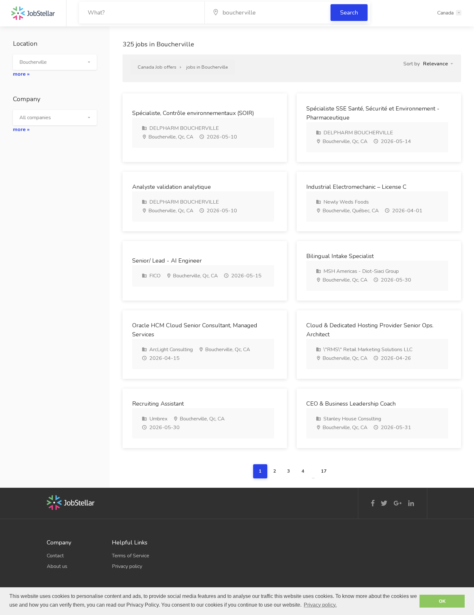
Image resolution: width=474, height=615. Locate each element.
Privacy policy (127, 566)
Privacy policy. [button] (320, 605)
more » (21, 74)
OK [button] (442, 601)
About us (57, 566)
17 (323, 471)
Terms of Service (130, 555)
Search (349, 12)
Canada (445, 12)
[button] (55, 62)
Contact (55, 555)
